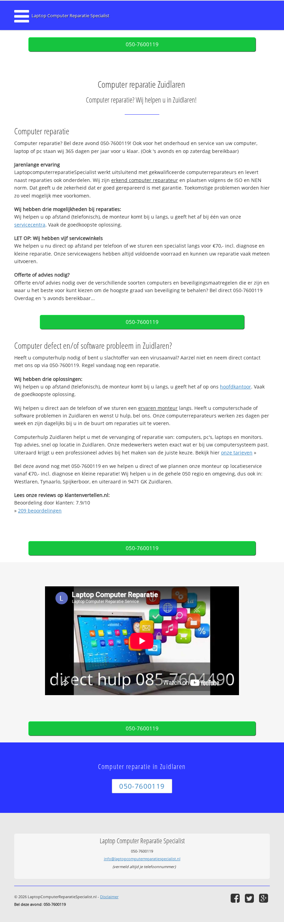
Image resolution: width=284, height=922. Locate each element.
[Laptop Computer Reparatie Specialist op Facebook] (236, 898)
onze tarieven (236, 452)
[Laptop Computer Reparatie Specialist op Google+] (264, 898)
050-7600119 (142, 44)
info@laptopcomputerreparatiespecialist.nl (142, 858)
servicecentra (29, 224)
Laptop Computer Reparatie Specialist (70, 16)
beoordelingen (40, 510)
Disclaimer (109, 896)
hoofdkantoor (235, 386)
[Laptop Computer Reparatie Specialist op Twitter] (250, 898)
